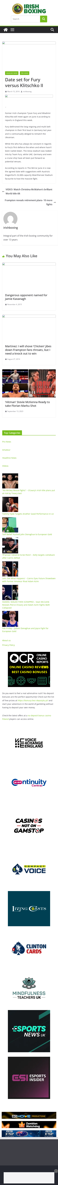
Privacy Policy (8, 645)
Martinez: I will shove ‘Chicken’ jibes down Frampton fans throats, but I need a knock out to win (28, 349)
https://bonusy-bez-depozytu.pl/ (33, 700)
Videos (5, 466)
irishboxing (27, 91)
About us (6, 640)
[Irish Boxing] (5, 29)
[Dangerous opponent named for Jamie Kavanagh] (29, 264)
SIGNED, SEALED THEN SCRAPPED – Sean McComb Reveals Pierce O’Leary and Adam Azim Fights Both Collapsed (26, 605)
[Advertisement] (29, 1177)
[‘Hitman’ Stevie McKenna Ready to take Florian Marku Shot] (29, 371)
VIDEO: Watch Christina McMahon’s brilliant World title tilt (29, 191)
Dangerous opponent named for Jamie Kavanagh (26, 297)
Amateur (6, 449)
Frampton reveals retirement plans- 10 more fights (28, 202)
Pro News (24, 73)
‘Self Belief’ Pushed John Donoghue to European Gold (27, 534)
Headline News (11, 73)
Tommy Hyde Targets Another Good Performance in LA (28, 513)
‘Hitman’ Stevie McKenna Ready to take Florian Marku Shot (27, 404)
